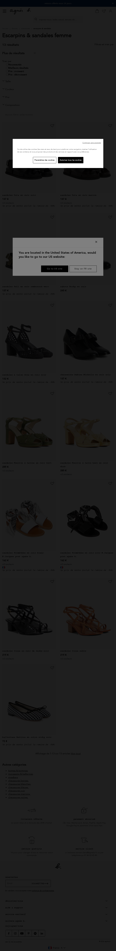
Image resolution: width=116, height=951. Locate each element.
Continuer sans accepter (91, 143)
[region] (58, 153)
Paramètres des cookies (45, 160)
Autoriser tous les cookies (71, 160)
